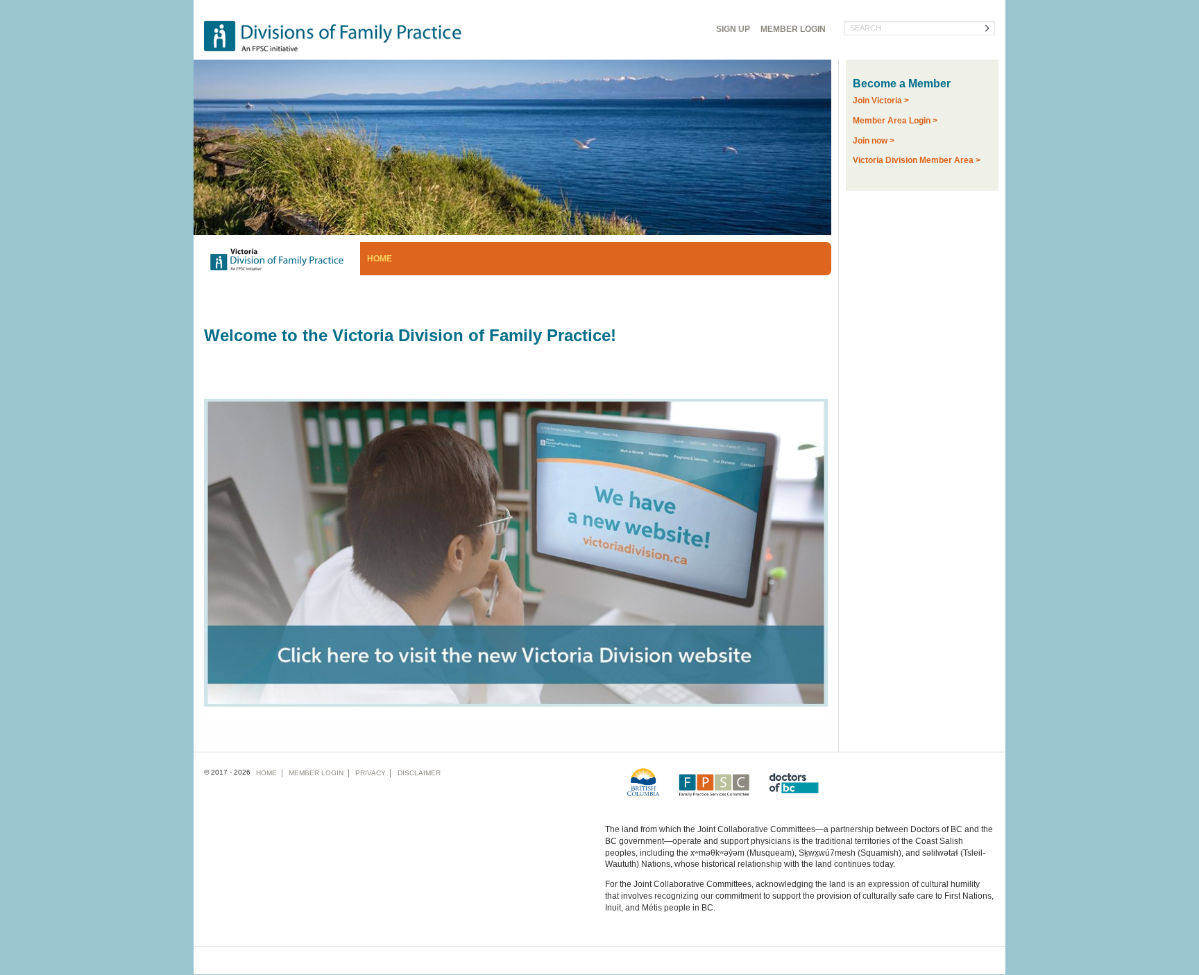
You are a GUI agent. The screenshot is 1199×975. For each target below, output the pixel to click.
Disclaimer (419, 773)
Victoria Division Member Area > (916, 160)
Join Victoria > (881, 100)
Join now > (873, 141)
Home (379, 259)
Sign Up (733, 29)
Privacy (370, 773)
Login (793, 29)
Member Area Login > (895, 121)
